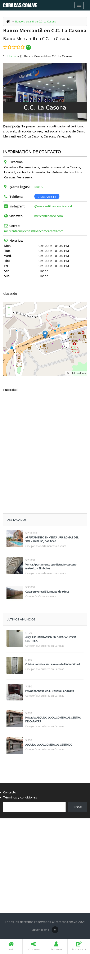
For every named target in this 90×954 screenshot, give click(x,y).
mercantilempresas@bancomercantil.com (33, 231)
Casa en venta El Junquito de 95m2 (47, 591)
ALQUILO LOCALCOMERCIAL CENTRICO (48, 744)
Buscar (77, 807)
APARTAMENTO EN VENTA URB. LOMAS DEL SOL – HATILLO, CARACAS (51, 539)
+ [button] (9, 307)
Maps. (38, 187)
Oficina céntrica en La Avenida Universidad (52, 664)
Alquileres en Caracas (51, 646)
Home (11, 56)
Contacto (9, 792)
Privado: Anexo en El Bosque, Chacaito (49, 691)
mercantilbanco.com (48, 216)
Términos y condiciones (20, 797)
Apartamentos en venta (52, 546)
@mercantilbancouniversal (53, 206)
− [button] (9, 314)
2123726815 (46, 196)
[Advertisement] (45, 442)
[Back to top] (76, 928)
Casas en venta (47, 596)
